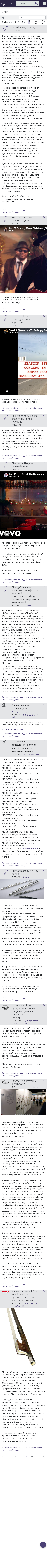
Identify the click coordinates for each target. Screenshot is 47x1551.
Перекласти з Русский (23, 712)
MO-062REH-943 (30, 848)
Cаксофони (26, 606)
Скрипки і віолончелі (31, 1304)
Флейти (26, 877)
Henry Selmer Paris (19, 1023)
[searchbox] (30, 17)
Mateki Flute (34, 755)
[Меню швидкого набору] (43, 1545)
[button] (32, 3)
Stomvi (36, 1087)
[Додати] (3, 17)
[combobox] (41, 1456)
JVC (13, 717)
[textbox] (28, 3)
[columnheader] (7, 22)
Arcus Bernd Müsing (20, 1306)
